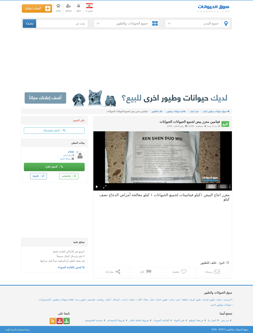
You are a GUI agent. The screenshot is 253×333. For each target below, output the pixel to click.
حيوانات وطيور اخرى (221, 304)
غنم (178, 299)
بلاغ (143, 271)
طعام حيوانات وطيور (63, 299)
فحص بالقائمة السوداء (70, 267)
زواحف (100, 299)
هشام (71, 151)
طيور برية (80, 299)
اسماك (116, 299)
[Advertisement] (126, 59)
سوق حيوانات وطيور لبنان (213, 7)
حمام (219, 299)
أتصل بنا (212, 320)
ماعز (171, 299)
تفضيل (176, 271)
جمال (132, 299)
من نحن (225, 320)
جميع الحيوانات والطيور (132, 23)
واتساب (66, 176)
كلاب (139, 299)
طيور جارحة (209, 299)
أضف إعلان (33, 8)
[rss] (53, 321)
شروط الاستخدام (116, 320)
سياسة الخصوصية (94, 320)
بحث (29, 23)
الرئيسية (228, 299)
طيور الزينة (195, 299)
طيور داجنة (161, 299)
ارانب (124, 299)
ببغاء (146, 299)
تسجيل (68, 10)
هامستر (91, 299)
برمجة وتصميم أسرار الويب (17, 329)
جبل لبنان (67, 155)
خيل (152, 299)
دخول (78, 10)
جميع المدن (211, 23)
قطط (184, 299)
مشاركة (110, 271)
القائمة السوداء (161, 320)
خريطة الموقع (196, 320)
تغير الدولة (179, 320)
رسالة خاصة (65, 158)
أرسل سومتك (51, 130)
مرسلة (209, 271)
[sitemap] (66, 321)
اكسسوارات (44, 299)
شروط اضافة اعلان (139, 320)
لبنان (90, 11)
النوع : (221, 262)
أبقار (108, 299)
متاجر (58, 10)
